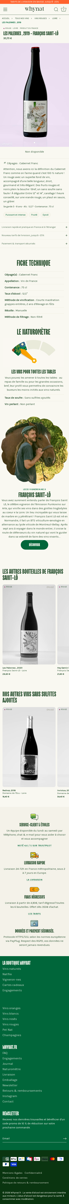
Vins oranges (11, 1008)
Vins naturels (12, 969)
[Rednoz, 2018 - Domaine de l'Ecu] (29, 747)
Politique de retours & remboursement (26, 1182)
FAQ (5, 1053)
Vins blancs (11, 1013)
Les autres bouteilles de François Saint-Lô (33, 575)
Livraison (9, 1074)
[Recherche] (56, 10)
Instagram (10, 1096)
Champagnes (12, 1035)
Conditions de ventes (15, 1177)
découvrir (34, 545)
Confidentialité (33, 1172)
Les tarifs (34, 914)
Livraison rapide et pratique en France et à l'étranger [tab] (29, 227)
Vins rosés (10, 1019)
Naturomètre (12, 1069)
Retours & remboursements (22, 1091)
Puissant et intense (15, 214)
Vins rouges (11, 1024)
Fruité (34, 214)
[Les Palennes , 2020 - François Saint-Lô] (29, 624)
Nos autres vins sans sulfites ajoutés (29, 697)
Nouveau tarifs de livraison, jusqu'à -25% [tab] (23, 235)
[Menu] (5, 9)
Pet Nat (8, 1030)
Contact (8, 1101)
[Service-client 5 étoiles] (34, 817)
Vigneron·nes (12, 979)
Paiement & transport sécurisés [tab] (18, 243)
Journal (8, 1064)
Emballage (10, 1080)
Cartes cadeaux (13, 985)
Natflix (7, 974)
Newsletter (10, 1085)
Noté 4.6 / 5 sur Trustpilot (34, 845)
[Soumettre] (64, 1138)
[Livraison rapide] (34, 855)
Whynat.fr (16, 1192)
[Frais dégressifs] (34, 889)
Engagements (12, 990)
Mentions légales (12, 1172)
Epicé (45, 214)
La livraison (34, 879)
